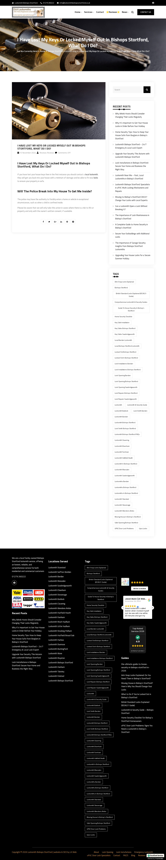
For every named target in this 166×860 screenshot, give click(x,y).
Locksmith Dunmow (56, 644)
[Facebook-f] (153, 2)
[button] (152, 608)
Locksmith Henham (56, 667)
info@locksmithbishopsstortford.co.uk (74, 2)
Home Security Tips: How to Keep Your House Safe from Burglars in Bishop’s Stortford (132, 135)
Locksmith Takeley (56, 671)
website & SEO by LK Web (65, 852)
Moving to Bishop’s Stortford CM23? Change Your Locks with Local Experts (131, 198)
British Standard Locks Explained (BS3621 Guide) (131, 294)
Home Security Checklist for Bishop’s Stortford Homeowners (137, 719)
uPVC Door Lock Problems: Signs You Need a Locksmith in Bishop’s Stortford (137, 729)
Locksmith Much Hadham (59, 621)
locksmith (118, 405)
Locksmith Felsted (56, 676)
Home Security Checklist (123, 316)
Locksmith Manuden (122, 469)
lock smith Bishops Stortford (125, 428)
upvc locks (143, 528)
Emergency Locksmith (143, 852)
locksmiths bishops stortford (125, 487)
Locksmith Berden (56, 576)
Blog (133, 855)
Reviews (141, 855)
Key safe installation (122, 322)
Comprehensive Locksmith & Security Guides (131, 302)
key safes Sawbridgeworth (125, 334)
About (96, 852)
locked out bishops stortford (125, 352)
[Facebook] (14, 582)
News (124, 12)
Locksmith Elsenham (122, 446)
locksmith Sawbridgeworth (125, 475)
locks (96, 177)
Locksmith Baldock (121, 411)
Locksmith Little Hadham (59, 626)
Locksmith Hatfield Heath (124, 458)
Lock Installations (123, 852)
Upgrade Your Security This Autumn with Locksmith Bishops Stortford (132, 155)
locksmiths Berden (122, 481)
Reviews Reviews (46, 152)
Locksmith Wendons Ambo (124, 511)
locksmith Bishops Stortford (125, 422)
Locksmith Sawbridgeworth (60, 585)
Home (77, 12)
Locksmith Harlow (56, 640)
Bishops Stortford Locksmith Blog (62, 51)
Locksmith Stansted (57, 567)
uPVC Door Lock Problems (124, 528)
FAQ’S (125, 855)
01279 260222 (48, 2)
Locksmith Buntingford (58, 649)
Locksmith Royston (56, 658)
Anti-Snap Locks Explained (124, 281)
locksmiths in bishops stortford (126, 493)
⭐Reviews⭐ (113, 12)
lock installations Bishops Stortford (127, 369)
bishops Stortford (121, 287)
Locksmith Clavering (122, 440)
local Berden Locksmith (123, 340)
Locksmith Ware (55, 653)
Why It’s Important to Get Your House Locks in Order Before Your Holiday (131, 124)
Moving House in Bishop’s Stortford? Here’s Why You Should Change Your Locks (137, 686)
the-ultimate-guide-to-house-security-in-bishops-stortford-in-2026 (135, 667)
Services (88, 12)
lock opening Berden (123, 375)
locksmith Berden (121, 416)
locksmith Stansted (122, 499)
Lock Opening (107, 852)
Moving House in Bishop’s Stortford (128, 516)
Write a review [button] (139, 588)
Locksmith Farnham (122, 452)
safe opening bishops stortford (126, 522)
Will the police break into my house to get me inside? (54, 191)
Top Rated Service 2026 (137, 630)
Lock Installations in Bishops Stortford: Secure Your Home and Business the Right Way (132, 166)
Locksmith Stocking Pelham (60, 630)
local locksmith (91, 174)
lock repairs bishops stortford (126, 393)
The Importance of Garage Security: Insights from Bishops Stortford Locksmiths (130, 246)
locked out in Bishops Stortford (126, 357)
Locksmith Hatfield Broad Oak (61, 635)
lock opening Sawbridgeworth (126, 387)
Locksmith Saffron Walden (59, 572)
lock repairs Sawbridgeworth (126, 399)
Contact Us (145, 12)
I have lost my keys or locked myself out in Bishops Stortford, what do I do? (53, 165)
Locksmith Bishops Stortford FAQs (127, 434)
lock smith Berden (140, 411)
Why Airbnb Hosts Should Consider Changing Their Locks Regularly (130, 115)
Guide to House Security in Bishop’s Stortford (131, 309)
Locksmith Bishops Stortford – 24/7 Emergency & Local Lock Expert (131, 146)
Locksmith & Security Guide (137, 405)
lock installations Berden (124, 363)
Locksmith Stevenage (122, 505)
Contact (100, 12)
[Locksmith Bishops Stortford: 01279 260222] (28, 12)
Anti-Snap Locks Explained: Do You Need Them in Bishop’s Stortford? (136, 677)
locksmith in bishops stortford (126, 463)
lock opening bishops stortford (126, 381)
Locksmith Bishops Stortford (60, 662)
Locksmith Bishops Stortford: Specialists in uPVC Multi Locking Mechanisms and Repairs (132, 188)
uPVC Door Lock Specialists (98, 855)
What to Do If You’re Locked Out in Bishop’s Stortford (136, 696)
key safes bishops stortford (125, 328)
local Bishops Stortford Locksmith (127, 346)
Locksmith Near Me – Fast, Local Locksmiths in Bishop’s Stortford (129, 177)
